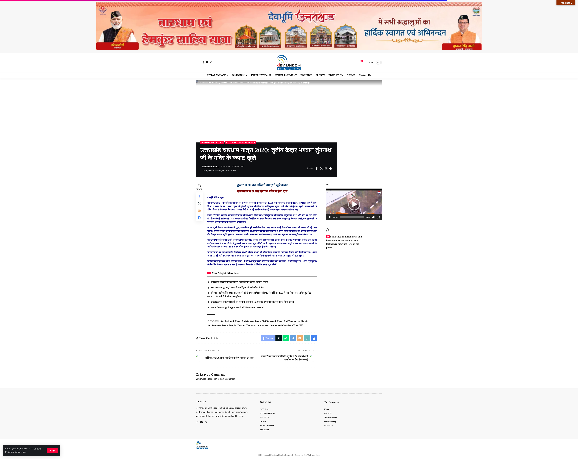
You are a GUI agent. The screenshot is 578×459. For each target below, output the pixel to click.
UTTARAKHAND (247, 143)
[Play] (330, 217)
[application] (354, 204)
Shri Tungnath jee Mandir (296, 321)
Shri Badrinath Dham (231, 321)
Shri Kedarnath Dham (272, 321)
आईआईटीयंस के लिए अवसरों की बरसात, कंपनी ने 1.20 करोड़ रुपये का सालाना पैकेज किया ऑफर (252, 302)
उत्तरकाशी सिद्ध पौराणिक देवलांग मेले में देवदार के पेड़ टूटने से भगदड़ (239, 282)
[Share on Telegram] (293, 338)
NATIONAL (231, 143)
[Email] (326, 168)
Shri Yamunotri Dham (217, 325)
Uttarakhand (263, 325)
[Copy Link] (307, 338)
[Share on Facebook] (316, 168)
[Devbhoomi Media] (289, 62)
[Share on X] (321, 168)
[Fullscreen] (378, 217)
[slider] (352, 217)
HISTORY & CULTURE (212, 143)
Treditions (250, 325)
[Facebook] (203, 62)
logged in (212, 379)
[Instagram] (211, 62)
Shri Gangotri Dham (251, 321)
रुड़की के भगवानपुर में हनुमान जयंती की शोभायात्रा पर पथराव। (237, 307)
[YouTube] (207, 62)
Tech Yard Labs (313, 455)
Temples (232, 325)
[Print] (330, 168)
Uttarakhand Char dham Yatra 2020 (286, 325)
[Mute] (373, 217)
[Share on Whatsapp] (286, 338)
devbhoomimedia (210, 166)
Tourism (241, 325)
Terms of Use (20, 452)
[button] (52, 450)
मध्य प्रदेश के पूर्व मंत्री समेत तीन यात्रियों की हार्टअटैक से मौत (237, 287)
